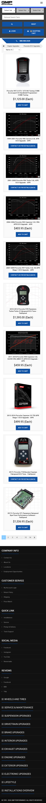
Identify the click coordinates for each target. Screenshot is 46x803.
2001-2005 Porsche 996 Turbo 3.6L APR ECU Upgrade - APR (23, 181)
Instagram (7, 652)
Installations (8, 618)
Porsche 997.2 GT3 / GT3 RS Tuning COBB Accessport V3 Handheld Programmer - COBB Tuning (23, 93)
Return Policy (8, 592)
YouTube (7, 657)
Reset (33, 24)
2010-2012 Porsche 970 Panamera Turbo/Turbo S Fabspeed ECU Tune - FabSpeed (23, 311)
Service (6, 622)
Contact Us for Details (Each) (23, 146)
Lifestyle (10, 782)
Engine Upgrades (14, 757)
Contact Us (8, 558)
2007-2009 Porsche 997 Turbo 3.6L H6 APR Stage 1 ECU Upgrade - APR (23, 269)
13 (26, 537)
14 (30, 537)
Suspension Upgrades (17, 715)
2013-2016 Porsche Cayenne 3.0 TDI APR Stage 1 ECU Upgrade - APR (23, 417)
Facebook (7, 648)
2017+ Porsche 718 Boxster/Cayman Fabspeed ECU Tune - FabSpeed (23, 473)
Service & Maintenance (18, 707)
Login (13, 31)
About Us (7, 562)
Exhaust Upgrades (15, 749)
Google (6, 678)
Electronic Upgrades (17, 774)
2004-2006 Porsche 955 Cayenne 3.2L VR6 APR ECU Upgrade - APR (23, 223)
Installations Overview (19, 790)
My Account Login (10, 588)
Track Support (9, 632)
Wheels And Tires (15, 699)
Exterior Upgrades (16, 765)
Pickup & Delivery (10, 627)
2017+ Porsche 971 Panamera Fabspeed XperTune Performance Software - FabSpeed (23, 515)
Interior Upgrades (15, 740)
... (21, 537)
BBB (5, 687)
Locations (7, 567)
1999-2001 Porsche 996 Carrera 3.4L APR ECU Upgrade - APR (23, 140)
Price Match (8, 602)
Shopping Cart (35, 32)
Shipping (7, 597)
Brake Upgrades (14, 732)
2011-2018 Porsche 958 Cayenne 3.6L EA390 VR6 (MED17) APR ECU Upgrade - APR (23, 359)
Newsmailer (8, 661)
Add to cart (23, 105)
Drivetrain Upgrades (17, 724)
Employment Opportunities (13, 572)
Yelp (5, 691)
